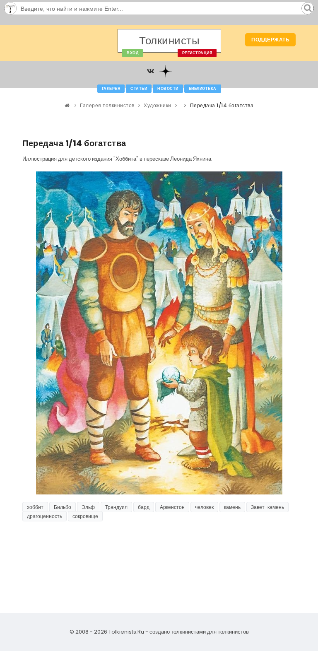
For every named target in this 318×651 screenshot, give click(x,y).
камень (232, 507)
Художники (157, 105)
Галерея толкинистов (107, 105)
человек (204, 507)
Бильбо (62, 507)
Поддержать (270, 39)
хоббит (35, 507)
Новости (167, 88)
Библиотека (203, 88)
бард (143, 507)
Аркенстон (172, 507)
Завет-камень (267, 507)
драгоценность (44, 516)
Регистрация (197, 53)
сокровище (85, 516)
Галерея (111, 88)
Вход (132, 53)
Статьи (138, 88)
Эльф (88, 507)
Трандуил (116, 507)
